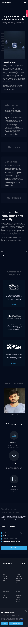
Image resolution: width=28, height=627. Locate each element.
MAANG (5, 597)
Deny (4, 623)
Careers (18, 597)
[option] (14, 400)
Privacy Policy (19, 604)
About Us (18, 595)
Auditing (18, 574)
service (21, 619)
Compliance (19, 576)
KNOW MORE (14, 304)
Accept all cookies (16, 623)
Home (4, 574)
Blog (4, 580)
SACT (4, 595)
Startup (5, 576)
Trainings (5, 578)
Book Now (14, 547)
